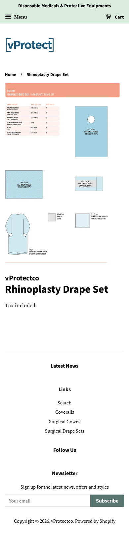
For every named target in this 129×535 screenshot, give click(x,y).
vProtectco (62, 521)
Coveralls (64, 412)
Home (10, 75)
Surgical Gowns (64, 421)
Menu (20, 17)
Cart (119, 17)
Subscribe (107, 501)
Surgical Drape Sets (64, 431)
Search (64, 402)
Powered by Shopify (95, 521)
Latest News (64, 366)
